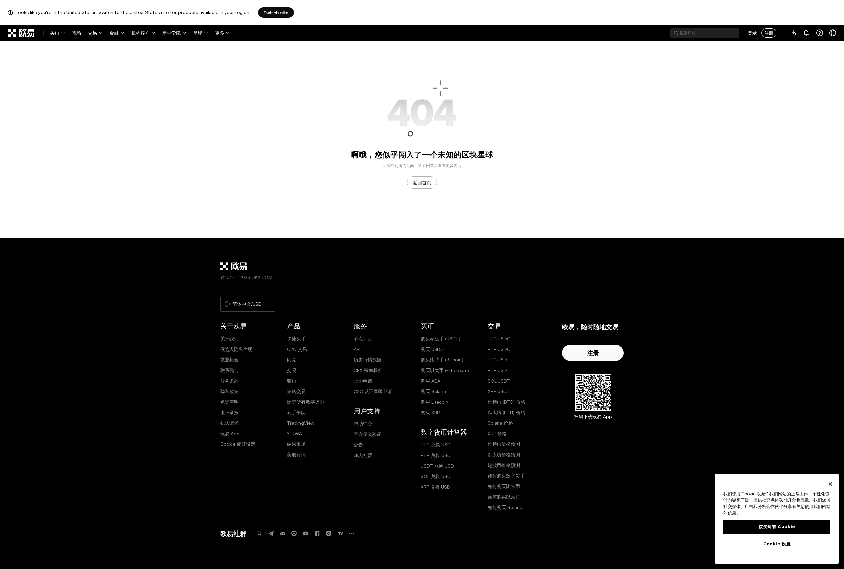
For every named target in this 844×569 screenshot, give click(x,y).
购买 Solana (433, 391)
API (357, 349)
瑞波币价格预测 (504, 465)
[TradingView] (340, 533)
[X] (259, 533)
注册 (768, 33)
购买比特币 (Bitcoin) (442, 359)
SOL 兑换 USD (436, 476)
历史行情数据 (367, 359)
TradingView (300, 423)
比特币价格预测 (504, 444)
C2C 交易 (297, 349)
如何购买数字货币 (506, 475)
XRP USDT (499, 391)
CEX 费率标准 (368, 370)
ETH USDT (499, 370)
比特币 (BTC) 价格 (506, 402)
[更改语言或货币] (832, 33)
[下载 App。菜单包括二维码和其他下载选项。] (793, 33)
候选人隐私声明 (236, 349)
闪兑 (291, 359)
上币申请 (363, 381)
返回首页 (422, 182)
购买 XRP (430, 412)
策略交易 (296, 391)
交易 (92, 33)
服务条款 (229, 381)
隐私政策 (229, 391)
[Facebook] (317, 533)
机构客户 (140, 33)
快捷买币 (296, 338)
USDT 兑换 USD (437, 466)
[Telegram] (271, 533)
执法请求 (229, 423)
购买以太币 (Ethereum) (445, 370)
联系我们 (229, 370)
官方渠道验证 (367, 434)
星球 (197, 33)
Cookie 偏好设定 (237, 444)
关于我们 (229, 338)
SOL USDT (499, 381)
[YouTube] (306, 533)
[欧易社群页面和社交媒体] (352, 533)
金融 (114, 33)
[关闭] (830, 484)
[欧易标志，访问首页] (21, 33)
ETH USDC (499, 349)
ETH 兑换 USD (436, 455)
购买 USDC (432, 349)
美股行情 (296, 454)
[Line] (294, 533)
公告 (358, 444)
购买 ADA (430, 381)
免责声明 (229, 402)
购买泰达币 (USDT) (440, 338)
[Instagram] (329, 533)
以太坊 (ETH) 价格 (506, 412)
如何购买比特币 (504, 486)
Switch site (276, 12)
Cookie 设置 (777, 543)
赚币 (291, 381)
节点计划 (363, 338)
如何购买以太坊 (504, 496)
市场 (76, 33)
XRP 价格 (497, 433)
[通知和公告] (806, 33)
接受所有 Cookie (777, 526)
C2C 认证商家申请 (373, 391)
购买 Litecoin (434, 402)
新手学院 (171, 33)
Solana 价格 (500, 423)
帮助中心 (363, 423)
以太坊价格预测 (504, 454)
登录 (752, 33)
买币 (54, 33)
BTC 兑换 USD (436, 444)
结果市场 (296, 444)
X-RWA (294, 433)
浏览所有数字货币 (305, 402)
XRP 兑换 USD (435, 487)
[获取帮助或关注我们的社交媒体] (819, 33)
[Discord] (283, 533)
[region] (777, 519)
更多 (219, 33)
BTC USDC (499, 338)
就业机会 (229, 359)
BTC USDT (499, 359)
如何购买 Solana (505, 507)
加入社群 (363, 455)
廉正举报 (229, 412)
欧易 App (230, 433)
